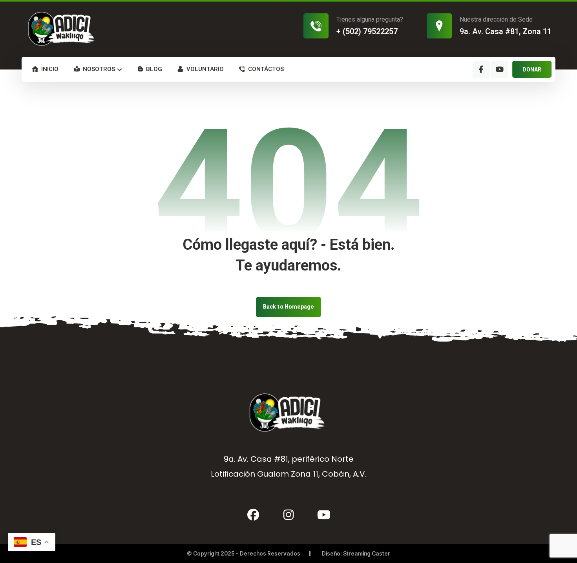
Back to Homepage (288, 306)
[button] (481, 69)
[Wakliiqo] (62, 28)
